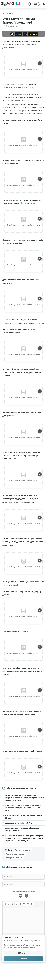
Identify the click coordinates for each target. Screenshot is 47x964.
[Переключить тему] (44, 4)
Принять (24, 958)
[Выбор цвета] (24, 904)
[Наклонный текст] (9, 904)
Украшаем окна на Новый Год (18, 823)
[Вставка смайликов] (20, 904)
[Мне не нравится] (36, 34)
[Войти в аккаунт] (30, 4)
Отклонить (24, 953)
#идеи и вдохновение (15, 854)
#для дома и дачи (22, 850)
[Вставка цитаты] (28, 904)
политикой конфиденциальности (22, 947)
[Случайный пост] (39, 4)
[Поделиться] (12, 34)
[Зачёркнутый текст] (16, 904)
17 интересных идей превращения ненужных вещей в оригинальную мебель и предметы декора (24, 797)
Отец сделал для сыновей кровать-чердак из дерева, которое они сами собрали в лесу (24, 807)
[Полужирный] (5, 904)
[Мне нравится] (30, 34)
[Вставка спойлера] (32, 904)
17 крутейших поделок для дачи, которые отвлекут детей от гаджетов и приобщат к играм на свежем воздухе (24, 838)
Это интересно (11, 13)
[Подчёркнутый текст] (13, 904)
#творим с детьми (14, 858)
